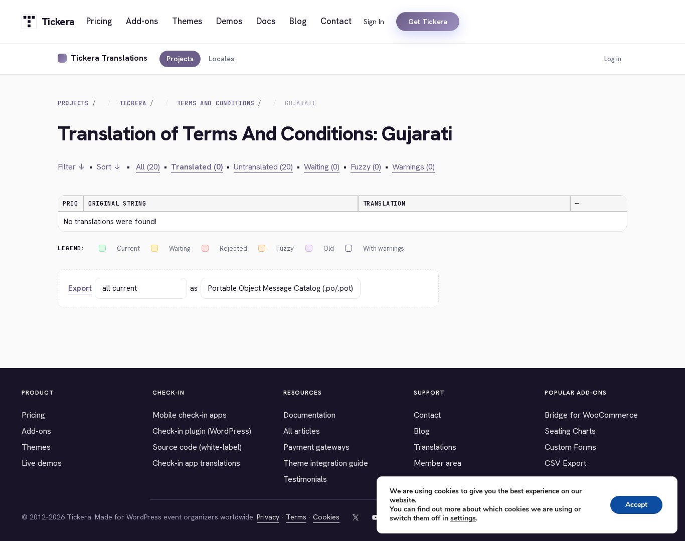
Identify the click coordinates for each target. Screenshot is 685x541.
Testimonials (305, 479)
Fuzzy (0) (366, 166)
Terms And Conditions (215, 103)
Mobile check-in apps (189, 415)
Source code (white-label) (197, 447)
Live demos (42, 463)
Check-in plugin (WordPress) (201, 431)
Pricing (33, 415)
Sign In (374, 21)
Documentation (309, 415)
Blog (422, 431)
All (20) (148, 166)
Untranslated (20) (263, 166)
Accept (636, 504)
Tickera (132, 103)
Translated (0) (197, 166)
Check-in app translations (196, 463)
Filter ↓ (71, 166)
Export (80, 288)
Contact (427, 415)
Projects (180, 58)
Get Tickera (427, 21)
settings (463, 518)
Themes (36, 447)
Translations (435, 447)
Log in (612, 59)
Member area (437, 463)
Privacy (268, 516)
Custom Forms (570, 447)
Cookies (326, 516)
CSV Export (565, 463)
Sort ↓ (108, 166)
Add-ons (36, 431)
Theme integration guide (325, 463)
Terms (296, 516)
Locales (221, 58)
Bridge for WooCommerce (591, 415)
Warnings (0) (413, 166)
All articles (301, 431)
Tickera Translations (109, 58)
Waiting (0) (321, 166)
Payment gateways (316, 447)
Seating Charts (570, 431)
